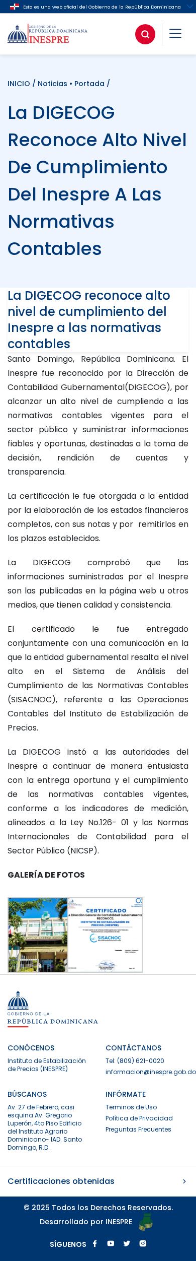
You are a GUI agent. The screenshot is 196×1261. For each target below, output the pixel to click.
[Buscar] (145, 34)
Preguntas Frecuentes (138, 1129)
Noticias (52, 84)
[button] (175, 35)
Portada (89, 84)
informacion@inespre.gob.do (151, 1072)
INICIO (20, 84)
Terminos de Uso (131, 1107)
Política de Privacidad (139, 1118)
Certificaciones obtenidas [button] (61, 1181)
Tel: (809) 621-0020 (135, 1060)
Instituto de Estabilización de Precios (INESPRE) (47, 1064)
